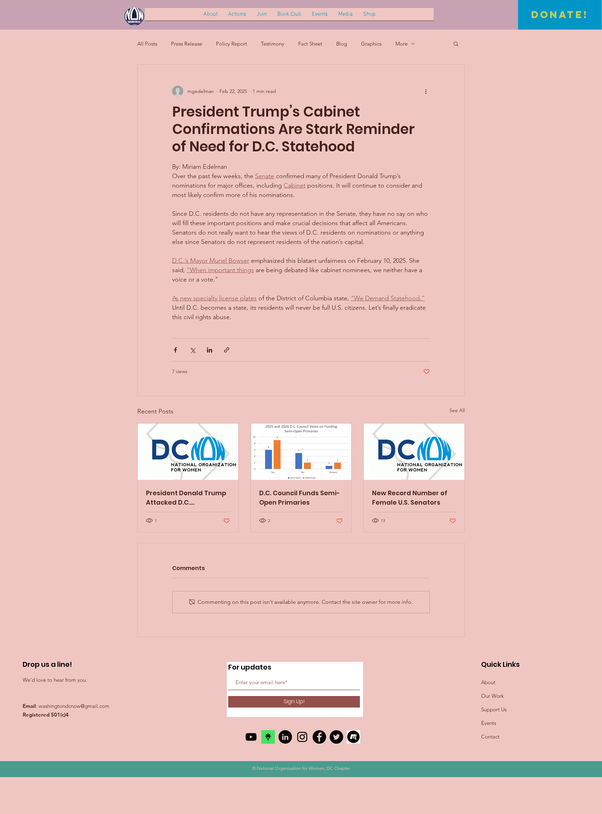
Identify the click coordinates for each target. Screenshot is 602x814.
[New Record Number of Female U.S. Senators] (414, 452)
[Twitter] (336, 737)
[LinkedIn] (285, 737)
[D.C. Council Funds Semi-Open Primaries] (301, 452)
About (488, 682)
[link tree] (268, 737)
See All (457, 410)
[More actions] (426, 91)
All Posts (147, 43)
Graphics (371, 43)
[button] (456, 43)
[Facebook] (319, 737)
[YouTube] (251, 737)
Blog (341, 43)
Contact (490, 736)
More (401, 43)
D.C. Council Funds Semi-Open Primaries (299, 498)
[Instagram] (302, 737)
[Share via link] (226, 350)
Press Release (186, 43)
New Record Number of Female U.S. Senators (409, 498)
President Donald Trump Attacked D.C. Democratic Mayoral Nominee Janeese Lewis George (186, 498)
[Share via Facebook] (175, 350)
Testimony (272, 43)
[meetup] (353, 737)
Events (488, 723)
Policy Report (231, 43)
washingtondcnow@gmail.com (74, 706)
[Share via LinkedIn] (209, 350)
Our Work (492, 696)
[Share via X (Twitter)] (192, 350)
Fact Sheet (310, 43)
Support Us (494, 709)
